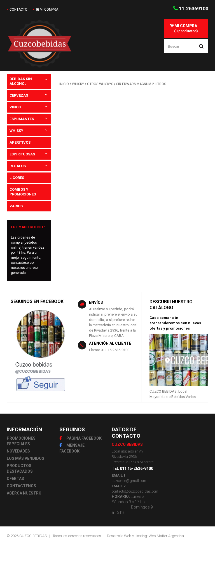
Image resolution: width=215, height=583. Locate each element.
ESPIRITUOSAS (22, 154)
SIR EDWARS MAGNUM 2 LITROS (141, 84)
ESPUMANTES (22, 119)
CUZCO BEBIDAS (33, 536)
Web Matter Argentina (166, 536)
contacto (18, 9)
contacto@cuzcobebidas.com (135, 491)
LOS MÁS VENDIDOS (25, 458)
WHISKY (16, 131)
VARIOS (16, 206)
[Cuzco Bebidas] (40, 43)
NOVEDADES (18, 451)
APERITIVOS (20, 142)
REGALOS (18, 166)
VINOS (15, 107)
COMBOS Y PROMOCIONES (23, 191)
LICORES (17, 178)
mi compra (48, 9)
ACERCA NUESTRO (24, 493)
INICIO (64, 84)
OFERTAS (15, 478)
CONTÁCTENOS (21, 486)
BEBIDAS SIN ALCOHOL (21, 81)
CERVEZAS (19, 95)
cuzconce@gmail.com (129, 481)
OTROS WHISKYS (100, 84)
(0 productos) (186, 28)
